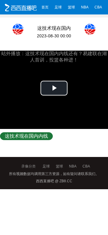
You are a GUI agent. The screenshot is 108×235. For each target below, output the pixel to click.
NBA (84, 7)
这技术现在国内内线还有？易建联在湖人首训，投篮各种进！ (26, 136)
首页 (45, 7)
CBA (98, 7)
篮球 (71, 7)
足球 (58, 7)
